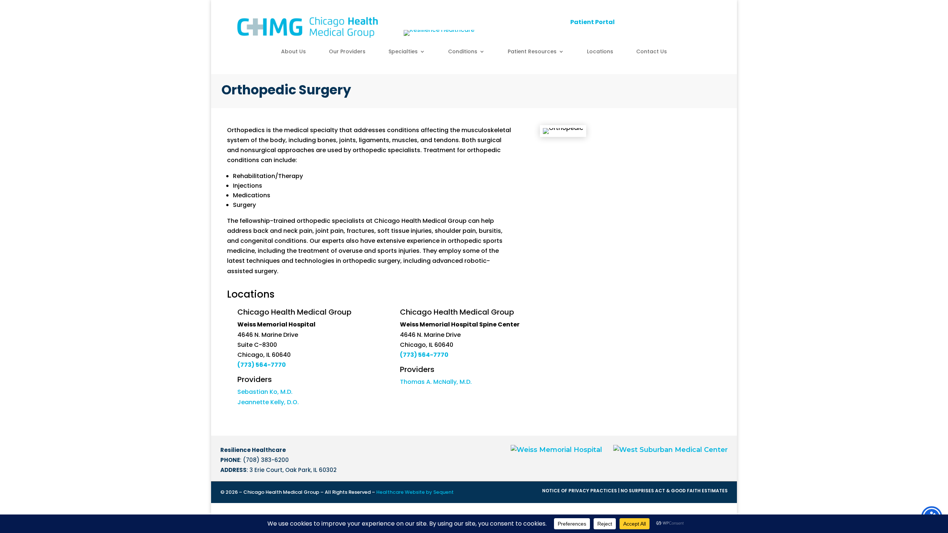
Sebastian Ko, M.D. (265, 392)
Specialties (403, 52)
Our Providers (347, 52)
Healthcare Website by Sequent (415, 492)
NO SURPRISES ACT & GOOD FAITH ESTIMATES (674, 490)
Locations (600, 52)
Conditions (462, 52)
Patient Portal (592, 22)
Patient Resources (532, 52)
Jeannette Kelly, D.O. (268, 402)
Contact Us (651, 52)
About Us (293, 52)
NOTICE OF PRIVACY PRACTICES (579, 490)
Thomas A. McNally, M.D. (436, 382)
